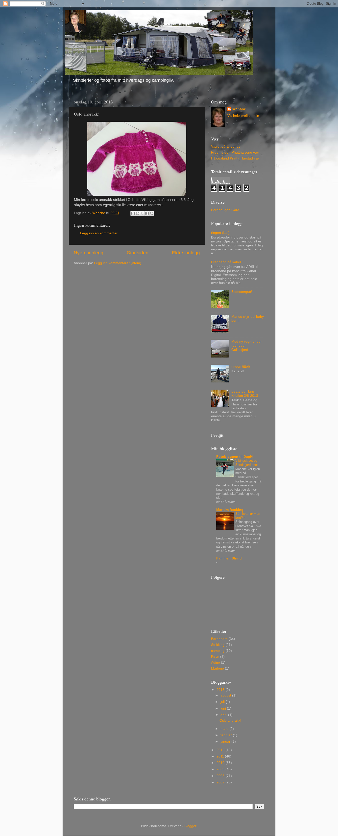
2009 (221, 769)
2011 (221, 756)
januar (225, 741)
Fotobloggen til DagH (234, 456)
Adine (215, 662)
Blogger (190, 826)
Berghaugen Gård (225, 210)
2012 (221, 750)
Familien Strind (229, 558)
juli (223, 702)
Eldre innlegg (186, 252)
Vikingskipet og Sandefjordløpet (247, 463)
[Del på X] (142, 213)
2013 (221, 690)
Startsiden (137, 252)
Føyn (215, 656)
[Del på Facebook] (147, 213)
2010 (221, 763)
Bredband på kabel (226, 262)
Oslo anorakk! (230, 720)
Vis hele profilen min (243, 116)
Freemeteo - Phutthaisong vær (235, 152)
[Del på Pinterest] (151, 213)
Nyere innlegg (88, 252)
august (226, 695)
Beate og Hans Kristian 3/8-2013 (244, 393)
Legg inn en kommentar (99, 233)
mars (224, 729)
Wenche (239, 109)
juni (223, 708)
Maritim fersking (229, 510)
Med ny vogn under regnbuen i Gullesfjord (246, 345)
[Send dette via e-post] (132, 213)
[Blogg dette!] (137, 213)
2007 (221, 782)
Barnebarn (219, 639)
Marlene (217, 668)
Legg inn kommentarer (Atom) (117, 263)
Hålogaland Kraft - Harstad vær (235, 158)
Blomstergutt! (241, 292)
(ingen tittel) (220, 233)
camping (217, 651)
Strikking (217, 645)
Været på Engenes (225, 146)
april (224, 715)
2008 (221, 776)
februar (226, 735)
